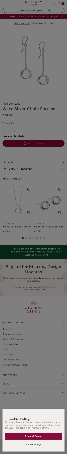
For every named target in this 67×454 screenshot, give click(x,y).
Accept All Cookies (33, 436)
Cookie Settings (33, 444)
